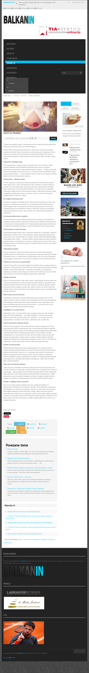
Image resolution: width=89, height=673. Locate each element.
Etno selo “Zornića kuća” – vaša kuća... (19, 477)
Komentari (75, 108)
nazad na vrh (7, 543)
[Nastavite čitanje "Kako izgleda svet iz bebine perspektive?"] (73, 251)
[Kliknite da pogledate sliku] (30, 116)
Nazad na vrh (79, 651)
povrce (31, 428)
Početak (16, 96)
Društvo (67, 238)
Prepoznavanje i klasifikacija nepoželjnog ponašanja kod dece (75, 159)
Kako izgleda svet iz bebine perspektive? (70, 262)
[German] (23, 8)
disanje (12, 432)
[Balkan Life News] (73, 178)
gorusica (32, 424)
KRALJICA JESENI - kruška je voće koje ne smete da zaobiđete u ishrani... (30, 468)
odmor (42, 428)
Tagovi (9, 424)
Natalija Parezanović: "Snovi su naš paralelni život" (24, 512)
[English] (15, 8)
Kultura (76, 104)
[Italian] (30, 8)
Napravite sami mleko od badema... (19, 458)
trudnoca (20, 424)
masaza (44, 424)
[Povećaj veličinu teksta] (32, 138)
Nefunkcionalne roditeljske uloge (75, 149)
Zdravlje (24, 96)
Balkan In (70, 230)
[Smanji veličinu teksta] (31, 138)
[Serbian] (7, 8)
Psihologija (66, 104)
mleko (22, 432)
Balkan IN (20, 653)
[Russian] (38, 8)
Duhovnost (68, 236)
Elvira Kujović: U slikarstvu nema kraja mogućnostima (25, 534)
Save (7, 416)
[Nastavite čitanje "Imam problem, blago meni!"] (73, 119)
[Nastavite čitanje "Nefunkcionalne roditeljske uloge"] (65, 144)
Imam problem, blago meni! (71, 130)
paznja (11, 428)
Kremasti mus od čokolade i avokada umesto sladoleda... (26, 489)
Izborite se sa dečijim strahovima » (44, 539)
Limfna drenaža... (13, 449)
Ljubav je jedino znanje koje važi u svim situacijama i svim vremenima (30, 523)
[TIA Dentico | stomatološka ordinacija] (44, 31)
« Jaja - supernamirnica (25, 539)
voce (22, 428)
